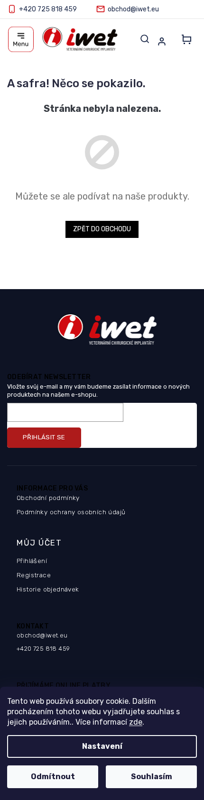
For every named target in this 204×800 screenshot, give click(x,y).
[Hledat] (145, 39)
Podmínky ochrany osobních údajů (71, 512)
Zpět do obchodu (102, 229)
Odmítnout (53, 776)
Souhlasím (151, 776)
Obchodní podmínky (48, 497)
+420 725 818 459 (43, 648)
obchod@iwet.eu (42, 635)
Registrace (34, 575)
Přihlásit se (44, 437)
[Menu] (21, 39)
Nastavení (102, 746)
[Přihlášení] (163, 41)
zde (135, 722)
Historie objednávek (48, 589)
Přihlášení (32, 560)
